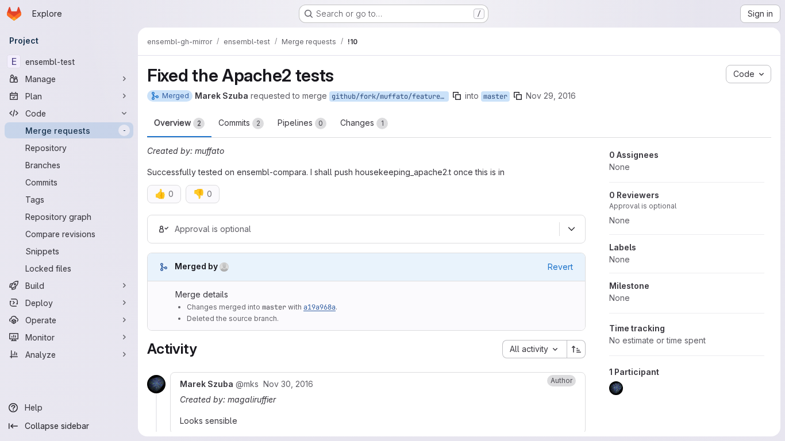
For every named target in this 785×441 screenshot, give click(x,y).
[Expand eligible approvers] (571, 229)
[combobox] (534, 349)
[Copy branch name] (457, 96)
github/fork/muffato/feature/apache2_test (390, 96)
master (495, 96)
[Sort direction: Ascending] (576, 349)
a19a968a (319, 307)
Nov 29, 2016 (551, 95)
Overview (177, 122)
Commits (239, 122)
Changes (362, 122)
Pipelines (300, 122)
